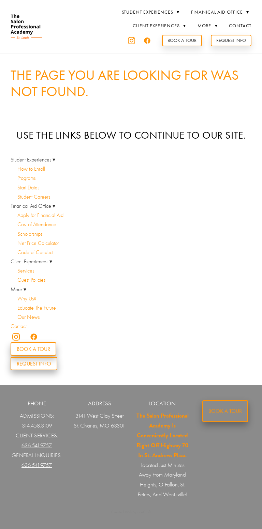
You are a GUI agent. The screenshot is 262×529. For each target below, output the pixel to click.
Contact (240, 26)
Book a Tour (182, 40)
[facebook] (147, 40)
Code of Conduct (35, 252)
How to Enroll (31, 169)
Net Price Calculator (38, 243)
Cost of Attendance (36, 224)
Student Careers (33, 197)
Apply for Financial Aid (40, 215)
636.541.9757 (36, 445)
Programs (26, 178)
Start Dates (28, 188)
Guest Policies (31, 280)
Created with (130, 512)
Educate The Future (36, 308)
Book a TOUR (225, 411)
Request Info (231, 40)
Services (25, 271)
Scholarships (29, 234)
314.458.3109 (37, 425)
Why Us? (26, 299)
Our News (28, 317)
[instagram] (131, 40)
